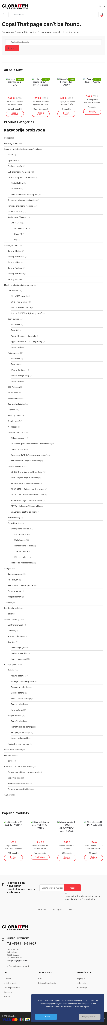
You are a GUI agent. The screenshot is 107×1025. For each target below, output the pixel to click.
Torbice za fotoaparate (21, 563)
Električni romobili (15, 625)
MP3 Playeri (13, 580)
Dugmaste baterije (19, 687)
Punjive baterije (18, 704)
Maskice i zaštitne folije (18, 783)
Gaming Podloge (15, 268)
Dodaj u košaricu (14, 114)
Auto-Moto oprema (13, 749)
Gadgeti (7, 568)
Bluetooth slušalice (16, 404)
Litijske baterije (18, 693)
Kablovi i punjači (15, 778)
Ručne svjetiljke (18, 647)
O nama (7, 979)
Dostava (8, 992)
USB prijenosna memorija (19, 172)
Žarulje (10, 761)
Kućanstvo (9, 755)
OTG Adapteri (14, 387)
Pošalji (72, 888)
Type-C (14, 330)
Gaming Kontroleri (16, 274)
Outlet (7, 138)
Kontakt (7, 996)
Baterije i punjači (11, 665)
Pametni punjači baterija (22, 727)
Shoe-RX (18, 234)
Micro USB (15, 324)
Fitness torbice (21, 557)
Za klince (11, 614)
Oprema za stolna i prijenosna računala (21, 149)
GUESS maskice (18, 449)
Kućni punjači (13, 319)
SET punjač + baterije (20, 732)
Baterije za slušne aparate (22, 681)
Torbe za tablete (15, 211)
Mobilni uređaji (14, 517)
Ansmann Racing (15, 636)
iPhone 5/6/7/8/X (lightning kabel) (26, 313)
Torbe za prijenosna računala (20, 206)
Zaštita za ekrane (15, 466)
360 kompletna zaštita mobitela (25, 461)
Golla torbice (20, 540)
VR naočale (13, 427)
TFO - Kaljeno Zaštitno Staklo (24, 478)
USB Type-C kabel (19, 302)
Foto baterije (17, 710)
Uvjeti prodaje (10, 983)
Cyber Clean (16, 223)
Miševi (10, 155)
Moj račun (80, 979)
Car (15, 240)
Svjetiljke (12, 642)
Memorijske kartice (16, 415)
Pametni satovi (14, 591)
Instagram (57, 909)
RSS (70, 909)
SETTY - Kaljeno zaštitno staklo (25, 506)
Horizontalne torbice (23, 546)
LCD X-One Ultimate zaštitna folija (26, 472)
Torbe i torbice (14, 523)
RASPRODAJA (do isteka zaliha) (18, 766)
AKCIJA (7, 795)
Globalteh (12, 1016)
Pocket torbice (21, 534)
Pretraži (12, 48)
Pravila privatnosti (12, 987)
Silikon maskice (17, 438)
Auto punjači (13, 353)
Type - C (15, 364)
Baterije (11, 670)
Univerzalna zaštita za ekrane (24, 512)
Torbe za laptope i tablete (19, 789)
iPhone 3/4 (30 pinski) (21, 307)
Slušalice (11, 410)
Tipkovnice (12, 160)
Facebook (42, 909)
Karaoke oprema (15, 574)
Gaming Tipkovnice (16, 256)
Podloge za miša (15, 166)
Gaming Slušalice (15, 279)
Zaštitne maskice (15, 432)
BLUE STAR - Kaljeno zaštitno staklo (27, 489)
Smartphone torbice (20, 529)
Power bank (13, 393)
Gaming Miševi (14, 262)
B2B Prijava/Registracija (47, 981)
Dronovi (11, 631)
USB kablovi (16, 189)
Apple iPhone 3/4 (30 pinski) (23, 336)
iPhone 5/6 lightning (20, 375)
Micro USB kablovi (19, 296)
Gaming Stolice (14, 251)
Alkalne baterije (18, 676)
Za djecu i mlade (11, 608)
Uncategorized (10, 143)
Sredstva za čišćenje (17, 217)
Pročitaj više (40, 857)
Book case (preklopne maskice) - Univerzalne (31, 444)
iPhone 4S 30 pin (18, 370)
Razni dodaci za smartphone (20, 585)
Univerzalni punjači (19, 738)
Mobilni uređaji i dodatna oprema (18, 285)
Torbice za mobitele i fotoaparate (23, 772)
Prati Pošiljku (82, 987)
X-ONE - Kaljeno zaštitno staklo (25, 483)
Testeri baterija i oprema (18, 744)
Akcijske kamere (15, 597)
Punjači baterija (14, 715)
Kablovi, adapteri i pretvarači (20, 177)
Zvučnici (8, 602)
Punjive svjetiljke (18, 659)
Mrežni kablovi (17, 183)
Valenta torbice (21, 551)
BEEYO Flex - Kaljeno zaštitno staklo (27, 495)
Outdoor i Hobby (11, 619)
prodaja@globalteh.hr (20, 960)
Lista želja (81, 983)
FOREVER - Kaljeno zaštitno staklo (26, 500)
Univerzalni (16, 347)
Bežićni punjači (14, 398)
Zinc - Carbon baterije (21, 698)
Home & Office (20, 228)
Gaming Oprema (11, 245)
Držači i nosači (14, 421)
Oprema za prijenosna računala (21, 200)
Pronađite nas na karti (19, 966)
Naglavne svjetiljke (19, 653)
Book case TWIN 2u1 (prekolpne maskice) (29, 455)
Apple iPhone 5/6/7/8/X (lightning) (26, 341)
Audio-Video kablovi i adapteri (24, 194)
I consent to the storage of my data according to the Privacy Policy (82, 897)
